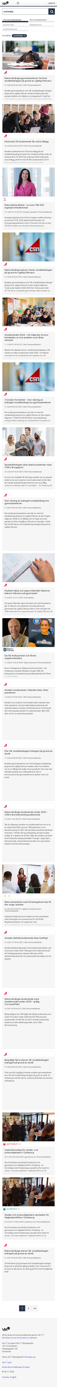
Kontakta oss (30, 1357)
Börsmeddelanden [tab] (38, 20)
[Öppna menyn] (18, 3)
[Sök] (52, 11)
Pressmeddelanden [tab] (12, 20)
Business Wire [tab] (8, 25)
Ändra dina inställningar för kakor (16, 1367)
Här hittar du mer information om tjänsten (19, 1338)
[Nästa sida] (28, 1308)
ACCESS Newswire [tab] (10, 29)
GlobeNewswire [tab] (36, 25)
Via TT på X (7, 1362)
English (13, 1377)
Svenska (5, 1377)
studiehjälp (18, 35)
